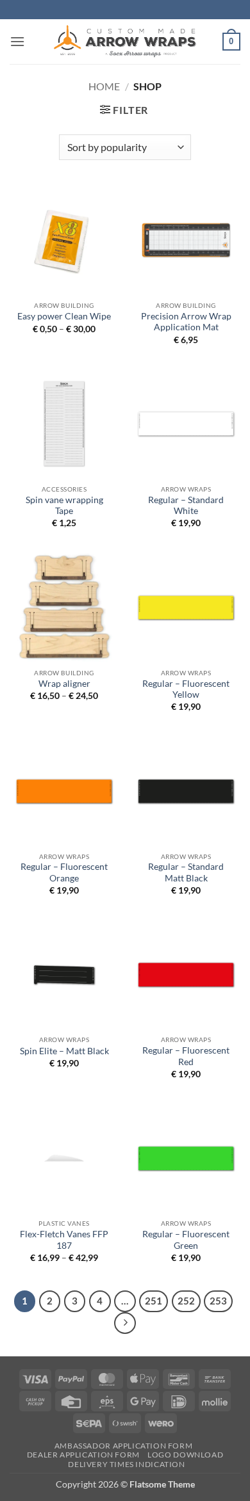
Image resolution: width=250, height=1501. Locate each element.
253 (218, 1300)
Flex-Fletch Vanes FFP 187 (64, 1240)
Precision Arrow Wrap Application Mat (186, 322)
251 (153, 1300)
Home (104, 86)
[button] (17, 41)
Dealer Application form (83, 1454)
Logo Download (185, 1454)
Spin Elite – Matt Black (64, 1051)
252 (186, 1300)
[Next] (125, 1323)
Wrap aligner (64, 683)
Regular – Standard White (186, 506)
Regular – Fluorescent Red (185, 1056)
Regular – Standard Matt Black (186, 872)
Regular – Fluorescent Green (185, 1240)
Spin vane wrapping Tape (64, 506)
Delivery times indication (126, 1464)
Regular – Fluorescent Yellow (185, 689)
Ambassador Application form (123, 1445)
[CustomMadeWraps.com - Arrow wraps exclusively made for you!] (125, 42)
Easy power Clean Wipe (64, 316)
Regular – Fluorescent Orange (64, 872)
